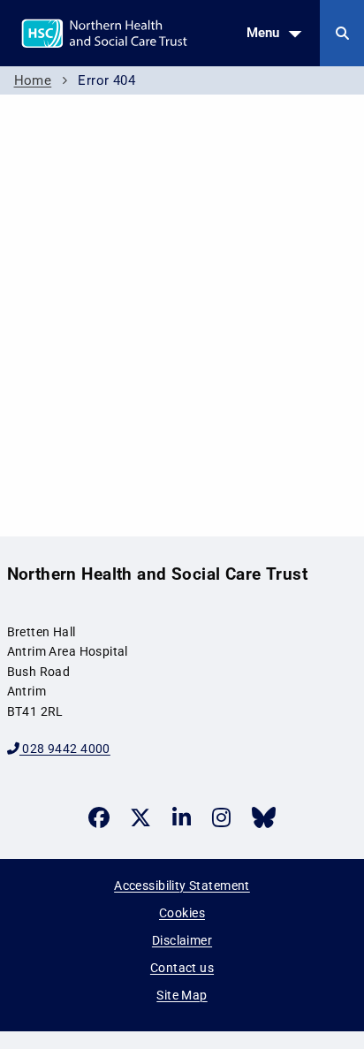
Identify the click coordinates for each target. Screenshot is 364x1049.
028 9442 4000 (64, 748)
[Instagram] (221, 817)
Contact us (182, 968)
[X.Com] (140, 817)
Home (33, 80)
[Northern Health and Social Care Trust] (149, 32)
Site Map (181, 995)
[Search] (342, 33)
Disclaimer (182, 940)
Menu (262, 33)
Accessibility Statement (182, 885)
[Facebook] (99, 817)
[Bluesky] (263, 817)
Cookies (182, 913)
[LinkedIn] (181, 817)
